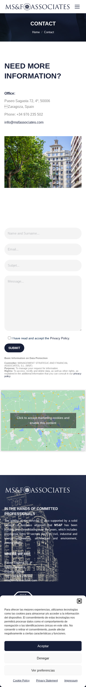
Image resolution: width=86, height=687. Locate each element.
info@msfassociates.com (23, 122)
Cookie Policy (21, 680)
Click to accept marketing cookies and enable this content (43, 420)
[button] (79, 601)
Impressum (71, 680)
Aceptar (43, 646)
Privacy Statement (47, 680)
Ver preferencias (43, 670)
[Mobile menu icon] (77, 6)
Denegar (43, 658)
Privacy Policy (59, 338)
